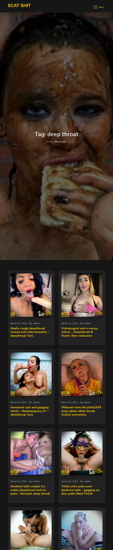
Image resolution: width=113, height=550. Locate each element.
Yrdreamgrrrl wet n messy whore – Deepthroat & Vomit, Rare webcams (79, 332)
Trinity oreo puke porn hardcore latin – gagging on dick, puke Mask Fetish (80, 490)
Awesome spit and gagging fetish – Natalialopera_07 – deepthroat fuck (29, 411)
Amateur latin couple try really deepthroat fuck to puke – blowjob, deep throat (30, 490)
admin (36, 323)
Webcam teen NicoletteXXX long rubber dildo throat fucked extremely (81, 411)
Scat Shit (19, 6)
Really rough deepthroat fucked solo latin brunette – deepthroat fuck (29, 332)
